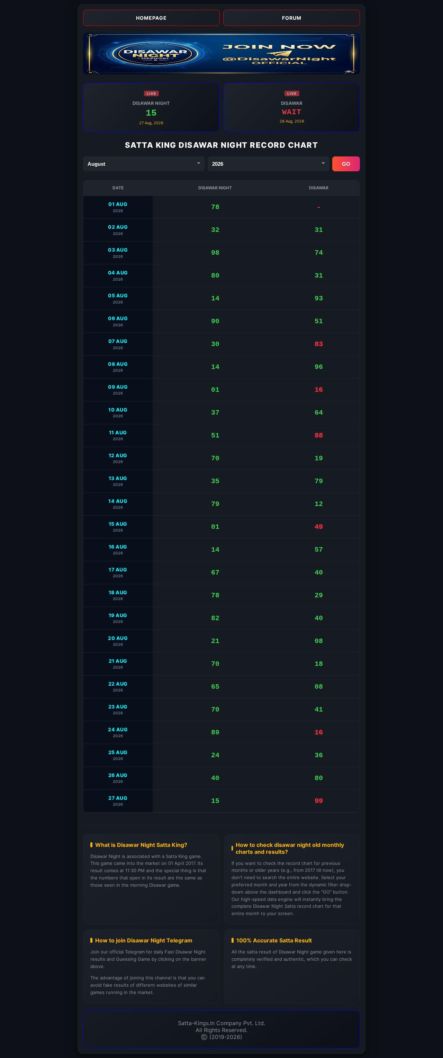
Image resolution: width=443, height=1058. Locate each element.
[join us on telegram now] (221, 72)
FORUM (291, 18)
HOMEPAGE (151, 18)
